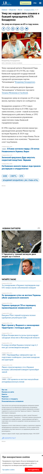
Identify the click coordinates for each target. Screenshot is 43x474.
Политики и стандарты (10, 399)
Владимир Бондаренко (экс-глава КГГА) (20, 180)
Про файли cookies (8, 470)
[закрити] (42, 455)
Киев (5, 176)
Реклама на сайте (8, 392)
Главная (4, 10)
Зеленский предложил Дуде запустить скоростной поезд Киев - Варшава (18, 158)
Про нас (4, 390)
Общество (12, 10)
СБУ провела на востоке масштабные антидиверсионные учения (20, 380)
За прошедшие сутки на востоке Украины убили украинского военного (21, 296)
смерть (13, 176)
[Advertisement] (21, 203)
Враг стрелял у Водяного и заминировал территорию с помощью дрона (20, 326)
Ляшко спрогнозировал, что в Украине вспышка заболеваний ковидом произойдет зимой (20, 369)
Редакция (5, 397)
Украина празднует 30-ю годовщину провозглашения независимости (19, 306)
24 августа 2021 (29, 10)
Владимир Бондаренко (25, 82)
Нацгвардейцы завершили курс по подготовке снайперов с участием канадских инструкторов (21, 357)
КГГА (21, 176)
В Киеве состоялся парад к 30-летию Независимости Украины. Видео (20, 150)
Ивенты (4, 394)
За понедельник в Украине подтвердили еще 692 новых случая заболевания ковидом (20, 286)
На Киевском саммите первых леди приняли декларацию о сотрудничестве (21, 167)
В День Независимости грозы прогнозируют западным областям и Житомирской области (20, 336)
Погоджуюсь (33, 470)
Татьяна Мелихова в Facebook (15, 92)
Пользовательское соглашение (12, 401)
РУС (35, 3)
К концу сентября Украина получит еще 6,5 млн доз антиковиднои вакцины (20, 346)
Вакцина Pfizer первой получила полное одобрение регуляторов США (19, 316)
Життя (20, 10)
